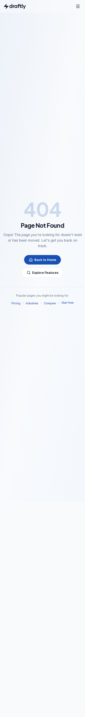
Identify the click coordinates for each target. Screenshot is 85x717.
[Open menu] (78, 6)
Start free (67, 302)
